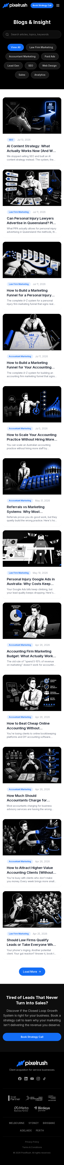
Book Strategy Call (42, 5)
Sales (22, 74)
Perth (40, 1130)
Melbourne (16, 1123)
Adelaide (26, 1130)
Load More (30, 971)
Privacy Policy (32, 1142)
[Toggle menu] (57, 5)
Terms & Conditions (32, 1147)
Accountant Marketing (22, 56)
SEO (30, 65)
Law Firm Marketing (41, 47)
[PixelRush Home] (15, 5)
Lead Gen (13, 65)
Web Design (49, 65)
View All (15, 47)
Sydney (34, 1123)
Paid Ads (50, 56)
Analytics (39, 74)
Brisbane (49, 1123)
